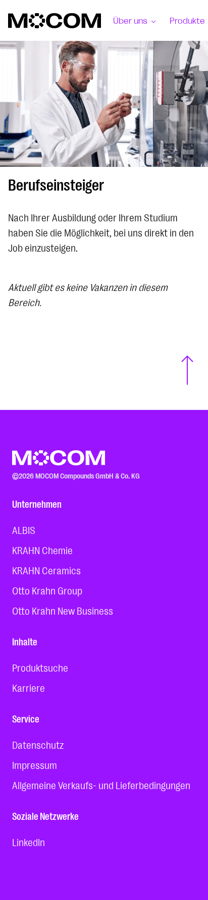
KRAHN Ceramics (46, 570)
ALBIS (23, 529)
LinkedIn (28, 841)
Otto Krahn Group (47, 590)
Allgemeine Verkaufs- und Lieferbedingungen (101, 784)
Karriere (28, 687)
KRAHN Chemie (42, 550)
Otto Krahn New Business (62, 610)
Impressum (34, 764)
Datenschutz (38, 744)
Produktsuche (40, 667)
